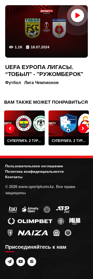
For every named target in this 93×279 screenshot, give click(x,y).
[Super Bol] (61, 221)
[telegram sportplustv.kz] (9, 261)
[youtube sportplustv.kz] (20, 261)
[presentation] (10, 128)
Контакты (13, 177)
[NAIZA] (33, 232)
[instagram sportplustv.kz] (31, 261)
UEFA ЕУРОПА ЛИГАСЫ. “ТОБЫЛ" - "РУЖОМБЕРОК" (44, 70)
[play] (77, 15)
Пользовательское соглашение (34, 166)
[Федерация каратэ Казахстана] (56, 232)
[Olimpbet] (30, 221)
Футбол (13, 82)
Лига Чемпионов (41, 82)
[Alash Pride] (68, 232)
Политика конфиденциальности (34, 171)
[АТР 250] (62, 209)
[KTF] (47, 209)
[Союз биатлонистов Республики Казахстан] (12, 209)
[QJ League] (10, 232)
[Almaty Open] (30, 209)
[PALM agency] (74, 221)
